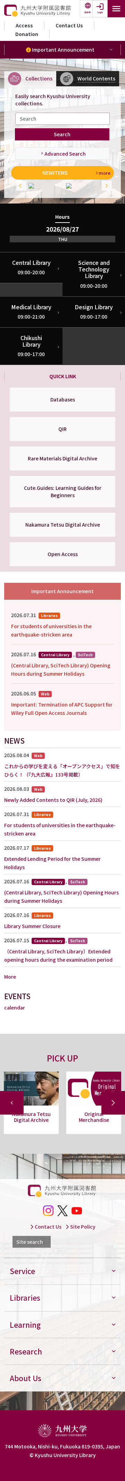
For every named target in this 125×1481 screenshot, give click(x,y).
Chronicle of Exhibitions (94, 1116)
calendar (14, 1007)
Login (100, 12)
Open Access (63, 554)
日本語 (87, 12)
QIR (62, 428)
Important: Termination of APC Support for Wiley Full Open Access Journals (61, 708)
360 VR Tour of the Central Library (31, 1116)
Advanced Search (65, 153)
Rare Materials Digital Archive (62, 458)
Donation (26, 34)
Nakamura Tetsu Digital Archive (62, 524)
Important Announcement (62, 49)
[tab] (30, 78)
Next (105, 185)
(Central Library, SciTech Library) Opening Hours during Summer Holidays (60, 669)
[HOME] (38, 11)
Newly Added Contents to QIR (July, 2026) (53, 799)
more (104, 173)
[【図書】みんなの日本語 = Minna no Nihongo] (43, 186)
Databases (62, 399)
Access (24, 25)
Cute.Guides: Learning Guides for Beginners (62, 491)
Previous (19, 185)
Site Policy (82, 1226)
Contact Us (69, 25)
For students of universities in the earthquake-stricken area (51, 630)
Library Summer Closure (32, 926)
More (10, 976)
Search (62, 134)
